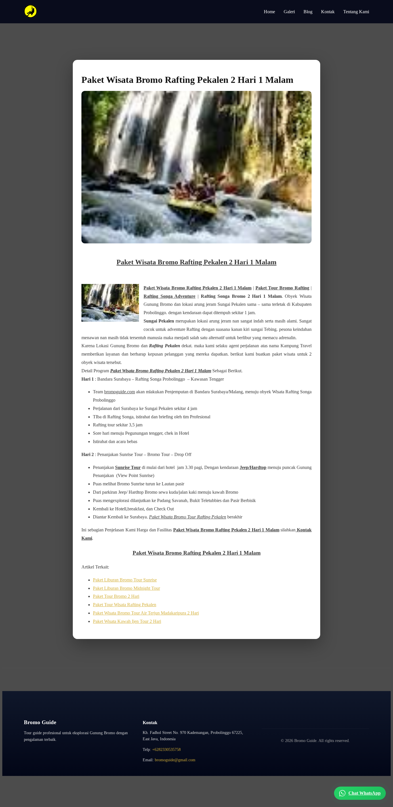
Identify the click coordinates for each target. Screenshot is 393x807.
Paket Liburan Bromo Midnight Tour (126, 588)
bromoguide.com (119, 391)
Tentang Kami (356, 11)
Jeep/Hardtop (253, 467)
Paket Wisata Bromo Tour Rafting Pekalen (187, 516)
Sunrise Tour (128, 467)
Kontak (328, 11)
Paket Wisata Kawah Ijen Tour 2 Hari (127, 621)
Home (269, 11)
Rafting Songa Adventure (169, 296)
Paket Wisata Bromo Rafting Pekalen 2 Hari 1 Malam (196, 262)
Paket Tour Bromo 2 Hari (116, 596)
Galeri (289, 11)
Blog (308, 11)
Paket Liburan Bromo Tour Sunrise (125, 579)
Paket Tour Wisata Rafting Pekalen (124, 604)
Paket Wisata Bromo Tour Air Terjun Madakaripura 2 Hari (146, 613)
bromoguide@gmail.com (175, 760)
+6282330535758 (166, 749)
